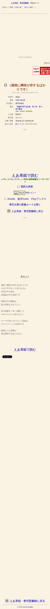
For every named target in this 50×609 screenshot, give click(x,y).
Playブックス (38, 199)
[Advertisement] (25, 34)
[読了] (5, 85)
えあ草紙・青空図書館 (20, 3)
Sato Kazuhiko (28, 607)
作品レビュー (30, 193)
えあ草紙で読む (25, 175)
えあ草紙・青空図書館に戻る (27, 211)
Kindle (11, 199)
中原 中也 (19, 100)
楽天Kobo (23, 199)
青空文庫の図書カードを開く (25, 204)
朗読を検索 (27, 186)
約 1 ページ (20, 124)
